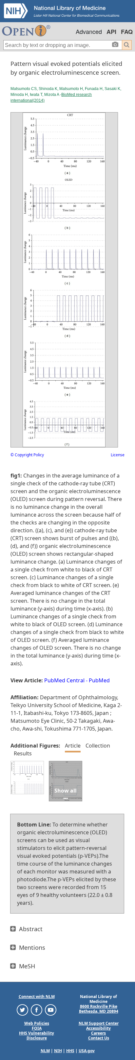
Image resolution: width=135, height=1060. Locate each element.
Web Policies (36, 1023)
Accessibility (98, 1028)
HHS (70, 1050)
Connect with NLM (37, 996)
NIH (58, 1050)
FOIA (37, 1028)
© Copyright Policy (27, 455)
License (118, 455)
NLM (45, 1050)
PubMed (99, 680)
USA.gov (87, 1050)
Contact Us (98, 1038)
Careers (98, 1033)
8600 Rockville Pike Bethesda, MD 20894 (98, 1009)
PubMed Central (64, 680)
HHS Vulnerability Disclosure (36, 1035)
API (111, 31)
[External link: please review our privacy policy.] (22, 1009)
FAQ (127, 31)
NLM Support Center (99, 1023)
